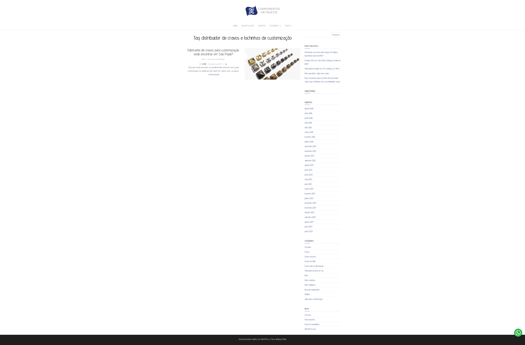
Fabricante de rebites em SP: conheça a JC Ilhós (322, 68)
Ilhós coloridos (310, 280)
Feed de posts (310, 319)
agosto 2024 (309, 222)
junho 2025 (309, 174)
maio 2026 (308, 122)
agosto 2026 (309, 108)
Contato (261, 25)
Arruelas (308, 247)
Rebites (307, 294)
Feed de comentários (312, 324)
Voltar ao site (248, 25)
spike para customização (314, 299)
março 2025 (309, 188)
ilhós (306, 275)
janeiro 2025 (309, 198)
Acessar (308, 315)
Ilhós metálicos (310, 285)
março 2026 (309, 132)
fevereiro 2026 (310, 137)
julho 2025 (308, 170)
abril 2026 (308, 127)
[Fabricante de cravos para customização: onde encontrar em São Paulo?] (273, 63)
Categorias (274, 25)
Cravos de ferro (310, 256)
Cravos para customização (216, 59)
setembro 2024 (310, 217)
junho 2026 (309, 118)
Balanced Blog (281, 339)
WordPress (265, 339)
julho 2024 (308, 226)
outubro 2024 (309, 212)
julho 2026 (308, 113)
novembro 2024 (310, 207)
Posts (288, 25)
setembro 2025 (310, 160)
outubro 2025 (309, 155)
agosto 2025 (309, 165)
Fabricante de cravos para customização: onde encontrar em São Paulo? (213, 52)
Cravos (203, 59)
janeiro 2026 (309, 141)
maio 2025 (308, 179)
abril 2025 (308, 184)
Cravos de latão (310, 261)
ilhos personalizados (312, 289)
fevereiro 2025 (310, 193)
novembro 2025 (310, 151)
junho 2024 (309, 231)
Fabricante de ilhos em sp (314, 270)
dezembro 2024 (310, 203)
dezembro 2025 (310, 146)
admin (204, 64)
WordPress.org (310, 329)
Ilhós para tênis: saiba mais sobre (317, 73)
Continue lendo (213, 74)
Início (235, 25)
